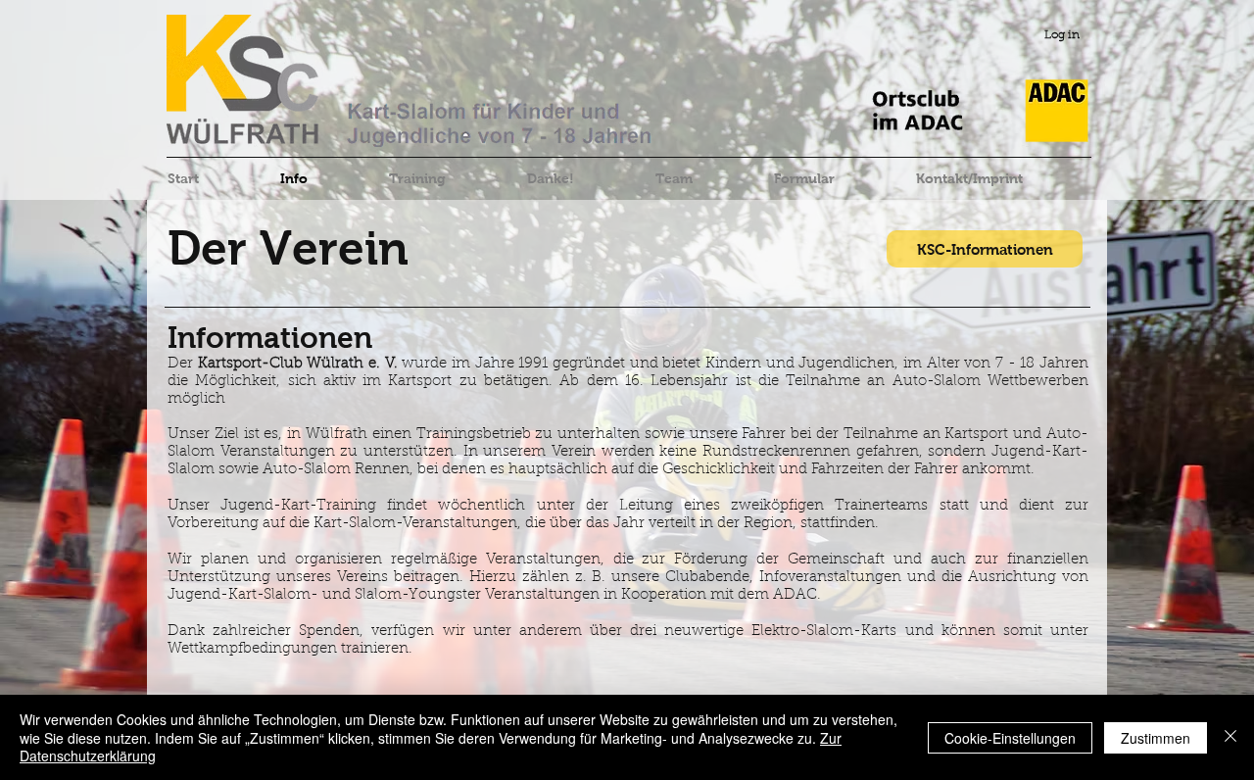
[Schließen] (1230, 737)
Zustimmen (1155, 738)
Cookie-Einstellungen (1010, 738)
